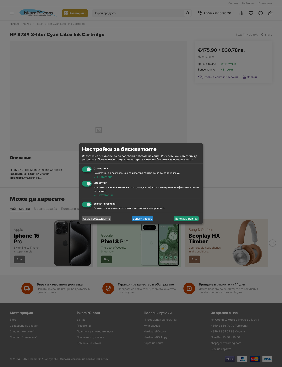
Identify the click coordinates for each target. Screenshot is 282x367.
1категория (103, 176)
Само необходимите (96, 218)
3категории (103, 194)
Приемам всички (186, 218)
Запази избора (142, 218)
